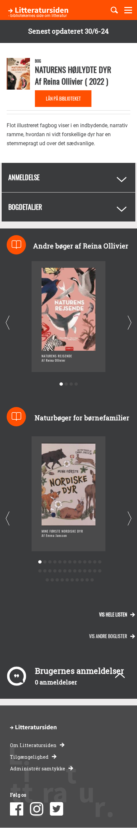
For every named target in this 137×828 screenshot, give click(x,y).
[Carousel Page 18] (59, 571)
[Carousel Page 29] (57, 580)
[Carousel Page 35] (87, 580)
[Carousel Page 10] (84, 562)
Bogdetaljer (25, 207)
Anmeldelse (24, 177)
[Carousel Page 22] (79, 571)
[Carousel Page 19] (64, 571)
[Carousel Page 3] (70, 384)
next (129, 323)
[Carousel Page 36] (92, 580)
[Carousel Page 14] (39, 571)
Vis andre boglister (108, 635)
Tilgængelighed (29, 757)
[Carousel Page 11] (89, 562)
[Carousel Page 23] (84, 571)
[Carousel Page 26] (99, 571)
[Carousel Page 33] (77, 580)
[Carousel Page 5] (59, 562)
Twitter (56, 809)
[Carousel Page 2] (66, 384)
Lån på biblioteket (63, 98)
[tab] (68, 177)
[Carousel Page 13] (99, 562)
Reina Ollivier (63, 81)
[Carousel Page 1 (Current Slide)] (61, 384)
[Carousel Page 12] (94, 562)
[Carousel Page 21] (74, 571)
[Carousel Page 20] (69, 571)
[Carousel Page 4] (75, 384)
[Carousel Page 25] (94, 571)
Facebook (16, 809)
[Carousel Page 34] (82, 580)
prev (7, 323)
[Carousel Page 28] (52, 580)
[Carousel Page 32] (72, 580)
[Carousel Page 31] (67, 580)
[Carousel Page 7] (69, 562)
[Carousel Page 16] (49, 571)
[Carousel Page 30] (62, 580)
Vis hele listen (113, 614)
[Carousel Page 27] (47, 580)
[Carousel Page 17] (54, 571)
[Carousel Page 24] (89, 571)
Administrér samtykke (37, 768)
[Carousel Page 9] (79, 562)
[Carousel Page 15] (44, 571)
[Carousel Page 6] (64, 562)
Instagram (36, 809)
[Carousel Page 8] (74, 562)
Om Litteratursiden (33, 745)
